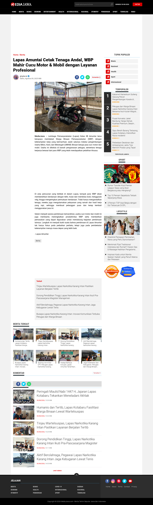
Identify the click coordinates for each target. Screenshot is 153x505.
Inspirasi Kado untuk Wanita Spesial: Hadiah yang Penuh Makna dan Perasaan (122, 257)
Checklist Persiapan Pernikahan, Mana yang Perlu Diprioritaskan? (121, 238)
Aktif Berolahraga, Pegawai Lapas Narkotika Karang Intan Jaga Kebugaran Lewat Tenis (66, 457)
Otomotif (94, 12)
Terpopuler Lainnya (122, 154)
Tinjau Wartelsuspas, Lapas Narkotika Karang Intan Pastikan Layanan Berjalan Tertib (67, 425)
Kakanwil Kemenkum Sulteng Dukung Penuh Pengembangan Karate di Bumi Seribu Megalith (124, 97)
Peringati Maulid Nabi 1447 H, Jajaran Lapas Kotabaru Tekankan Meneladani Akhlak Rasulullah (66, 395)
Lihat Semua (57, 470)
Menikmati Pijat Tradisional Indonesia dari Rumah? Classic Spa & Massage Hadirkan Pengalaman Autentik (122, 247)
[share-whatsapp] (88, 77)
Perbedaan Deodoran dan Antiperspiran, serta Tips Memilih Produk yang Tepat (124, 145)
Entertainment (50, 12)
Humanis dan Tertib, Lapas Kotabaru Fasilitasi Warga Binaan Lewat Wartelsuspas (68, 409)
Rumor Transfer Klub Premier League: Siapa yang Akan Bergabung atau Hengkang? (120, 188)
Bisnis (29, 12)
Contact (127, 487)
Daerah (80, 487)
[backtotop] (76, 475)
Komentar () (96, 77)
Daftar (137, 4)
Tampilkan (96, 373)
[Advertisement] (76, 33)
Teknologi (124, 12)
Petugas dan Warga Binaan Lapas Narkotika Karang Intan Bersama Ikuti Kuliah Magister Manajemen (125, 109)
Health (61, 12)
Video (133, 12)
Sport (115, 12)
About (114, 487)
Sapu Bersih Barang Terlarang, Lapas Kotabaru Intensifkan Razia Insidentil (125, 133)
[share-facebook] (77, 77)
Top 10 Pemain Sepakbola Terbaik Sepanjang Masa (122, 196)
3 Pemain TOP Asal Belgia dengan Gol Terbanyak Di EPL (122, 204)
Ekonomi (37, 12)
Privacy (134, 487)
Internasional (73, 12)
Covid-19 (58, 487)
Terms (120, 487)
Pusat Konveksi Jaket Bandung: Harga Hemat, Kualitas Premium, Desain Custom (123, 121)
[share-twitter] (82, 77)
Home (14, 12)
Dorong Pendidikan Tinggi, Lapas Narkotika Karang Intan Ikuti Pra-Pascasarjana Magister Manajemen (67, 443)
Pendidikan (105, 12)
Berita (21, 12)
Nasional (85, 12)
